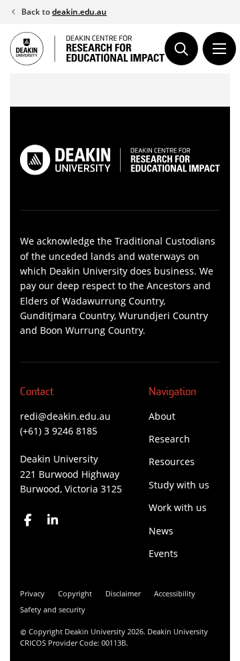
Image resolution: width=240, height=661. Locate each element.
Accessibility (174, 593)
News (161, 530)
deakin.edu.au (79, 11)
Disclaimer (123, 593)
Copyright (75, 593)
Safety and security (52, 609)
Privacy (32, 593)
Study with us (179, 484)
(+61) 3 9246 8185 (58, 430)
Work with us (178, 507)
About (162, 416)
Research (169, 438)
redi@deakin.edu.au (65, 416)
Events (163, 553)
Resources (172, 461)
